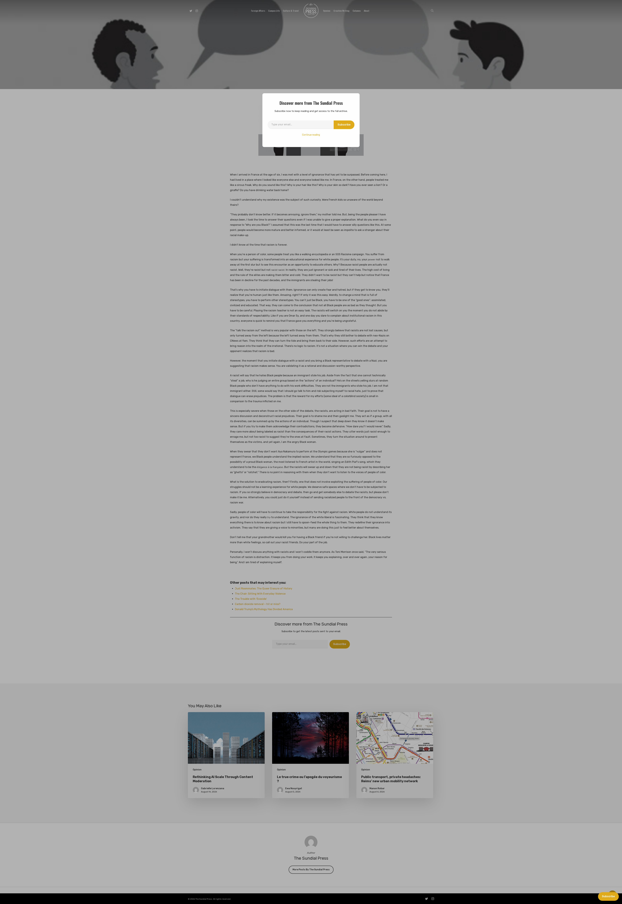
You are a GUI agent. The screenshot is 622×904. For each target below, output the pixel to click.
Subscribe (344, 124)
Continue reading (311, 134)
